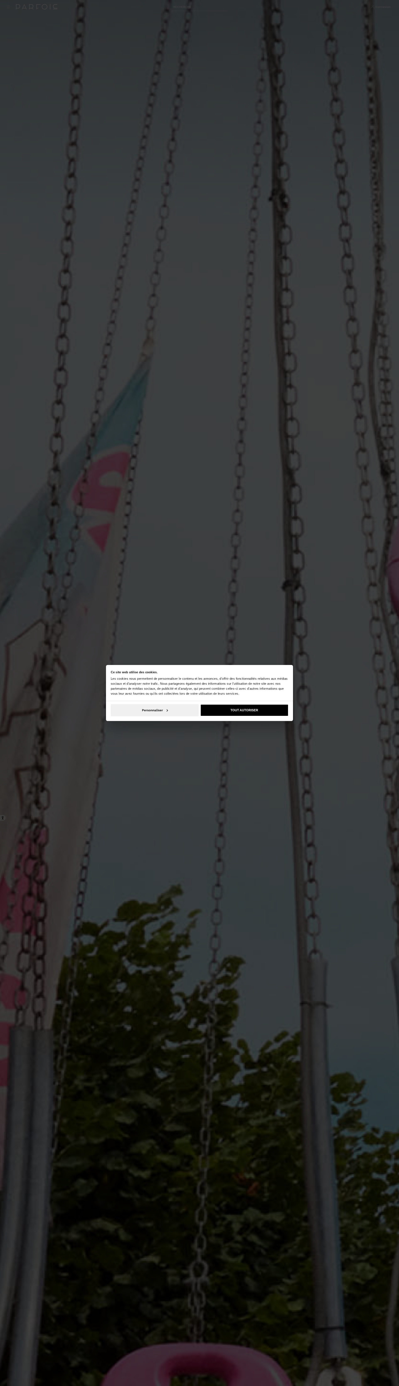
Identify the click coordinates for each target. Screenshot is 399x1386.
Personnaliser (152, 710)
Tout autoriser (244, 710)
